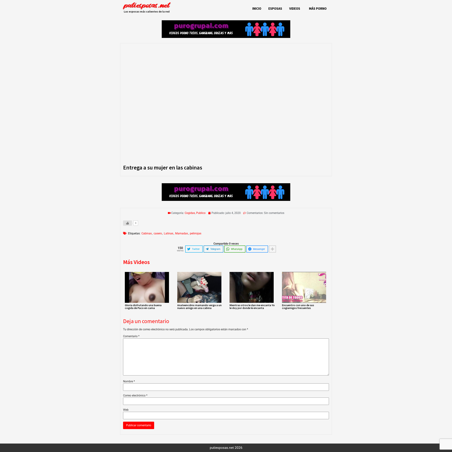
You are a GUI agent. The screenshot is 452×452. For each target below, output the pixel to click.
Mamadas (181, 233)
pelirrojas (195, 233)
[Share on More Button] (272, 249)
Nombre (129, 381)
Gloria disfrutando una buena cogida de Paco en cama (143, 306)
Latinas (168, 233)
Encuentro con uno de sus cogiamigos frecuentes (298, 306)
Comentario (131, 336)
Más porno (318, 8)
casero (158, 233)
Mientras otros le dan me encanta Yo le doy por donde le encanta (252, 306)
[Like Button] (127, 223)
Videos (294, 8)
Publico (201, 213)
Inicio (256, 8)
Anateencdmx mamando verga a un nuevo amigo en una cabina (199, 306)
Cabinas (146, 233)
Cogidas (190, 213)
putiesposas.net (146, 5)
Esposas (275, 8)
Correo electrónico (135, 395)
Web (126, 409)
